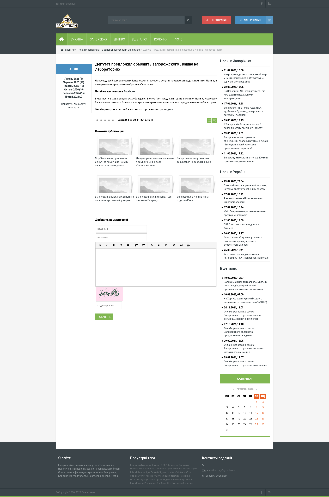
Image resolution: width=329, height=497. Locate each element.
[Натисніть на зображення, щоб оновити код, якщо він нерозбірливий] (109, 293)
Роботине (177, 469)
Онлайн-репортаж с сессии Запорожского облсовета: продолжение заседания (239, 332)
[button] (99, 245)
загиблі (175, 472)
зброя (188, 472)
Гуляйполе (146, 465)
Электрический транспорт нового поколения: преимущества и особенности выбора (243, 241)
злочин (134, 476)
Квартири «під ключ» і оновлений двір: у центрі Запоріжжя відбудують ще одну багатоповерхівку (245, 78)
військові (140, 472)
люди (166, 476)
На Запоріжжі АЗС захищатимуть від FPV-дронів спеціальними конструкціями (244, 95)
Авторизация (252, 20)
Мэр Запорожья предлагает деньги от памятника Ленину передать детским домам (111, 162)
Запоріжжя (172, 465)
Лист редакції (68, 3)
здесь (169, 109)
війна (133, 472)
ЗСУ (165, 465)
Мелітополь (160, 469)
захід (182, 472)
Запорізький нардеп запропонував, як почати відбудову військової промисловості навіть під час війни (245, 286)
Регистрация (218, 20)
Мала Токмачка (146, 469)
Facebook (129, 91)
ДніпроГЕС (157, 465)
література (174, 476)
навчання (185, 476)
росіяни (140, 483)
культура (158, 476)
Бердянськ (135, 465)
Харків (194, 469)
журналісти (165, 472)
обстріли (134, 479)
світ (159, 483)
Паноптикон (88, 492)
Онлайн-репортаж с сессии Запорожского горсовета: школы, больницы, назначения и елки (242, 315)
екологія (155, 472)
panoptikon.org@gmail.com (220, 470)
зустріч (141, 476)
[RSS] (269, 4)
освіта (152, 479)
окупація (143, 479)
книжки (149, 476)
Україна (186, 469)
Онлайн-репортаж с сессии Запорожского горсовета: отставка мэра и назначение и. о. (244, 348)
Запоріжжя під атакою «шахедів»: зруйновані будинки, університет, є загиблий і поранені (243, 111)
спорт (164, 483)
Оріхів (169, 469)
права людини (163, 479)
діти (148, 472)
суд (169, 483)
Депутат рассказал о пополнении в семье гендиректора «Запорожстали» (155, 162)
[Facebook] (262, 4)
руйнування (150, 483)
